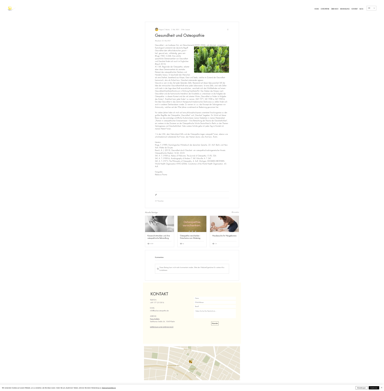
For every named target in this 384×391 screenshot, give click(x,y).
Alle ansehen (235, 212)
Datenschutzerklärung (109, 388)
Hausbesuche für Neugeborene (224, 235)
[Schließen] (381, 387)
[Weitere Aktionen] (228, 29)
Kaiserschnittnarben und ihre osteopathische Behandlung (159, 236)
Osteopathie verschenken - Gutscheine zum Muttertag (190, 236)
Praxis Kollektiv (155, 319)
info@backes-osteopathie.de (159, 311)
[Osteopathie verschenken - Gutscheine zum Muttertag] (192, 224)
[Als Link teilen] (156, 195)
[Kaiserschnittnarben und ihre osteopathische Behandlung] (159, 224)
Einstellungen (361, 388)
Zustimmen (374, 388)
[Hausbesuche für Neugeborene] (224, 224)
